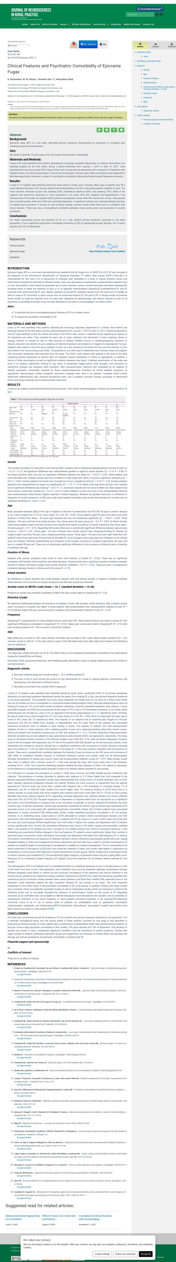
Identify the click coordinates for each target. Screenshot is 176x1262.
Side (145, 102)
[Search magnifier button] (161, 14)
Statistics (155, 47)
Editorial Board (49, 24)
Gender (146, 70)
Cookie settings (102, 1254)
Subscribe (116, 24)
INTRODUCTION (144, 52)
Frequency (147, 97)
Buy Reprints (89, 44)
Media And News (132, 24)
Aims (145, 56)
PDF (104, 44)
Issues (63, 24)
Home (25, 24)
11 (20, 786)
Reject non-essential (125, 1254)
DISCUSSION (142, 106)
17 (40, 812)
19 (62, 816)
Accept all (146, 1254)
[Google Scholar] (24, 974)
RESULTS (141, 66)
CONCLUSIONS (143, 115)
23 (85, 876)
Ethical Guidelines (81, 24)
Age (145, 74)
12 (23, 786)
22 (82, 876)
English (14, 45)
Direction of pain (150, 93)
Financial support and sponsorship (158, 119)
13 (37, 789)
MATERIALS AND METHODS (149, 61)
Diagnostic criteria (151, 111)
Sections (140, 47)
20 (44, 848)
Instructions (99, 24)
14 (109, 789)
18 (42, 812)
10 (33, 709)
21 (43, 855)
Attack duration (150, 83)
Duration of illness (151, 78)
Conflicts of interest (151, 124)
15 (35, 799)
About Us (35, 24)
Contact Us (148, 24)
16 (106, 802)
